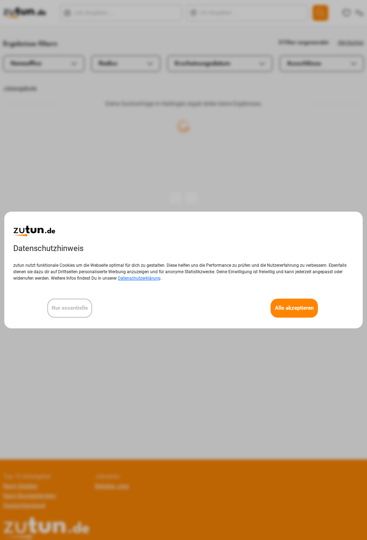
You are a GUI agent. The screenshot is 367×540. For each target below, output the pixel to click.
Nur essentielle (70, 308)
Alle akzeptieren (294, 308)
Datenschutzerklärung (139, 278)
